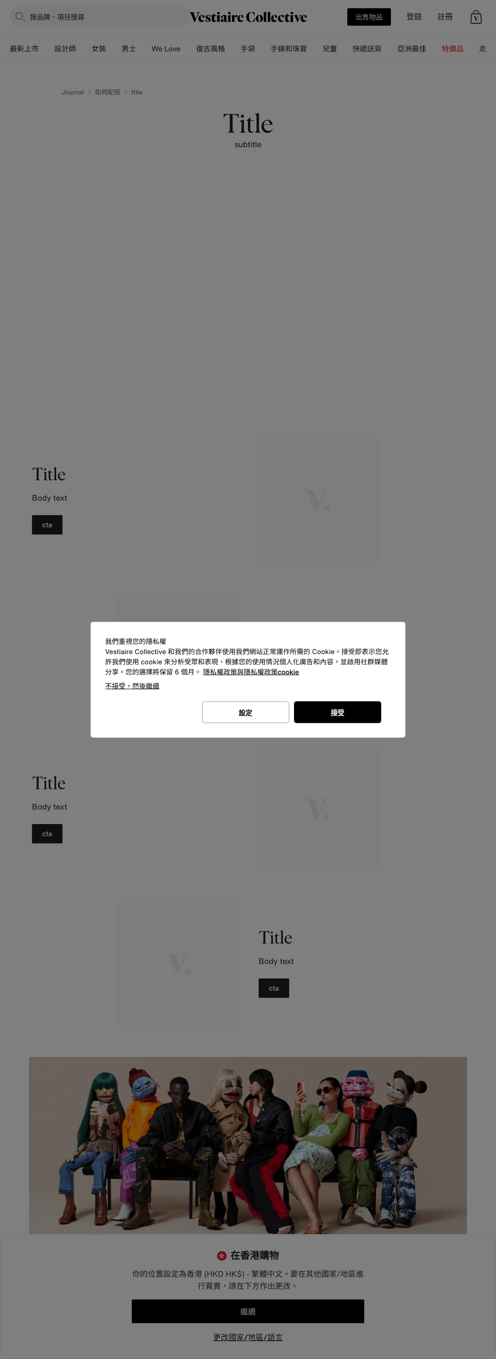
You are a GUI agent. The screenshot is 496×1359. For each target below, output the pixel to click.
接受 (337, 712)
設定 (245, 712)
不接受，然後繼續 (132, 685)
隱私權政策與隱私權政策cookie (251, 672)
